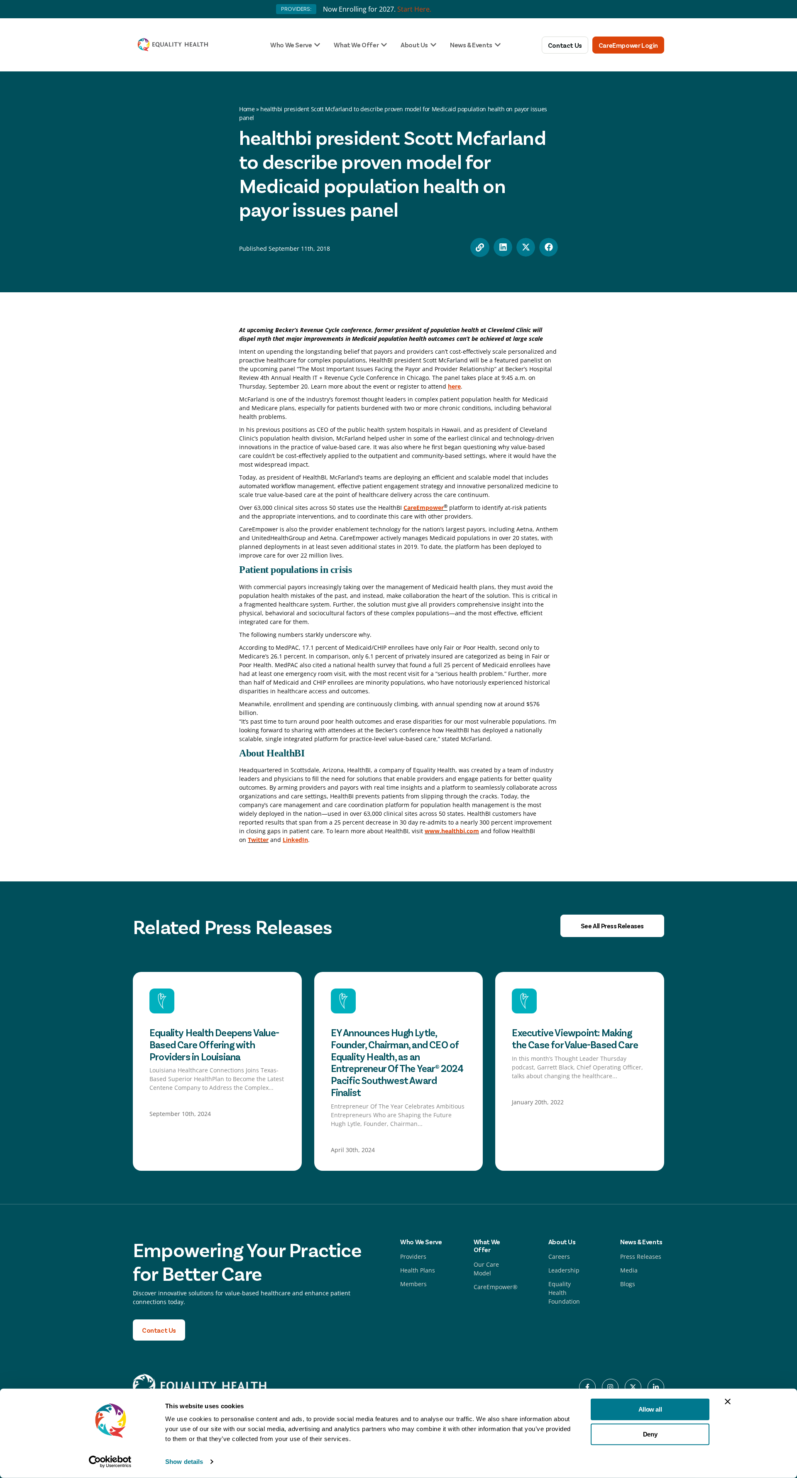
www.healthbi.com (452, 831)
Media (629, 1270)
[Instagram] (610, 1387)
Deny (650, 1433)
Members (413, 1284)
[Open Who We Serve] (317, 44)
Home (246, 109)
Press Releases (640, 1256)
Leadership (563, 1270)
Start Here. (414, 9)
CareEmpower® (496, 1287)
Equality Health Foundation (564, 1292)
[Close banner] (728, 1402)
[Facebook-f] (587, 1387)
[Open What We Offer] (384, 44)
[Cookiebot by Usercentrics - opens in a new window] (110, 1462)
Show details (184, 1461)
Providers (413, 1256)
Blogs (627, 1284)
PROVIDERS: (296, 9)
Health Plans (417, 1270)
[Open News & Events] (497, 44)
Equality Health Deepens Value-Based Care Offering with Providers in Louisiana (214, 1044)
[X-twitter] (633, 1387)
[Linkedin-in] (656, 1387)
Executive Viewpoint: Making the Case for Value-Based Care (575, 1038)
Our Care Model (486, 1268)
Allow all (650, 1409)
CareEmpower (423, 507)
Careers (559, 1256)
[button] (503, 247)
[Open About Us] (433, 44)
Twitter (258, 840)
